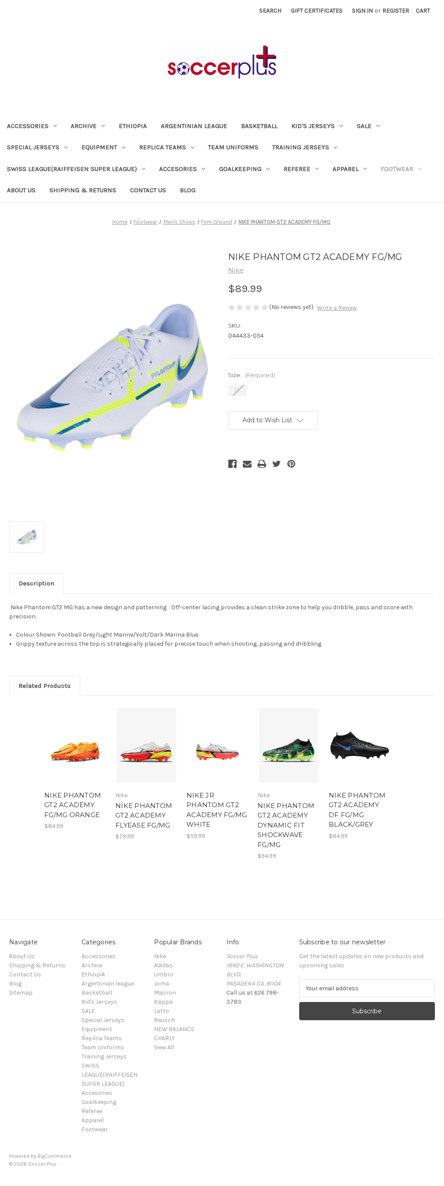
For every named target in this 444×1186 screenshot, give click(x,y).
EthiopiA (133, 126)
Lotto (161, 1011)
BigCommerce (55, 1156)
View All (164, 1047)
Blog (188, 190)
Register (395, 10)
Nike (160, 956)
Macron (165, 992)
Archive (84, 126)
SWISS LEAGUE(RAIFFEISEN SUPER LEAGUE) (72, 169)
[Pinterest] (291, 464)
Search (270, 10)
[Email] (247, 464)
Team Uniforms (233, 147)
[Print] (262, 464)
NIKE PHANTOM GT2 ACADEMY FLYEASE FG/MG (143, 815)
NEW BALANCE (174, 1029)
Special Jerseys (33, 147)
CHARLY (164, 1038)
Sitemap (21, 992)
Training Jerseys (300, 147)
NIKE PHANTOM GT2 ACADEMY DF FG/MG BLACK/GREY (357, 810)
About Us (21, 190)
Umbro (163, 974)
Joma (161, 983)
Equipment (99, 147)
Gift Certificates (317, 10)
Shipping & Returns (82, 190)
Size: (251, 374)
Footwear (397, 169)
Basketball (259, 126)
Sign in (362, 10)
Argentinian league (194, 126)
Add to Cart (75, 752)
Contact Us (148, 190)
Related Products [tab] (45, 686)
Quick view (74, 737)
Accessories (28, 126)
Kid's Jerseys (313, 126)
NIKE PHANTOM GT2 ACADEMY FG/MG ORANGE (72, 805)
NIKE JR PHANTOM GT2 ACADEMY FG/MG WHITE (216, 810)
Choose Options (146, 752)
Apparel (346, 169)
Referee (297, 169)
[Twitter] (276, 464)
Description (36, 583)
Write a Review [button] (337, 308)
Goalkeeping (240, 169)
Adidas (163, 965)
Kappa (163, 1001)
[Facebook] (232, 464)
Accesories (178, 169)
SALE (364, 126)
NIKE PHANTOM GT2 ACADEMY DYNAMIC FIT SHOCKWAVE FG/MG (286, 825)
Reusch (164, 1020)
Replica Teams (162, 147)
